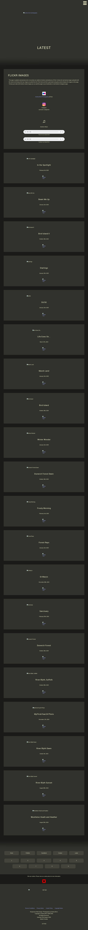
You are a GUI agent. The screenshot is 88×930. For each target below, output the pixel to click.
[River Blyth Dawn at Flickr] (44, 760)
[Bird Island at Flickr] (44, 417)
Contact (60, 853)
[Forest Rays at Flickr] (44, 554)
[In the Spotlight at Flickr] (44, 177)
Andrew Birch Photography (41, 96)
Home (11, 853)
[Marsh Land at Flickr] (44, 383)
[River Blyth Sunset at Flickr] (44, 795)
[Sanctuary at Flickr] (44, 623)
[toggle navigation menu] (85, 3)
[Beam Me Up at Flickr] (44, 211)
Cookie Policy (49, 908)
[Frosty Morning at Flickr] (44, 520)
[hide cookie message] (44, 881)
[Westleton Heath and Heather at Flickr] (44, 829)
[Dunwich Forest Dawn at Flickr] (44, 486)
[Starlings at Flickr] (44, 280)
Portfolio (28, 853)
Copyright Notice (59, 908)
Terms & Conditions (30, 908)
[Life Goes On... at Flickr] (44, 349)
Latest (76, 853)
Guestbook (44, 853)
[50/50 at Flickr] (44, 314)
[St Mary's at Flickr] (44, 589)
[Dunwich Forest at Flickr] (44, 657)
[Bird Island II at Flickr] (44, 246)
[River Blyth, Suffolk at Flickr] (44, 692)
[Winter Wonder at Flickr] (44, 451)
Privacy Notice (40, 908)
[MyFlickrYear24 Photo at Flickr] (44, 726)
